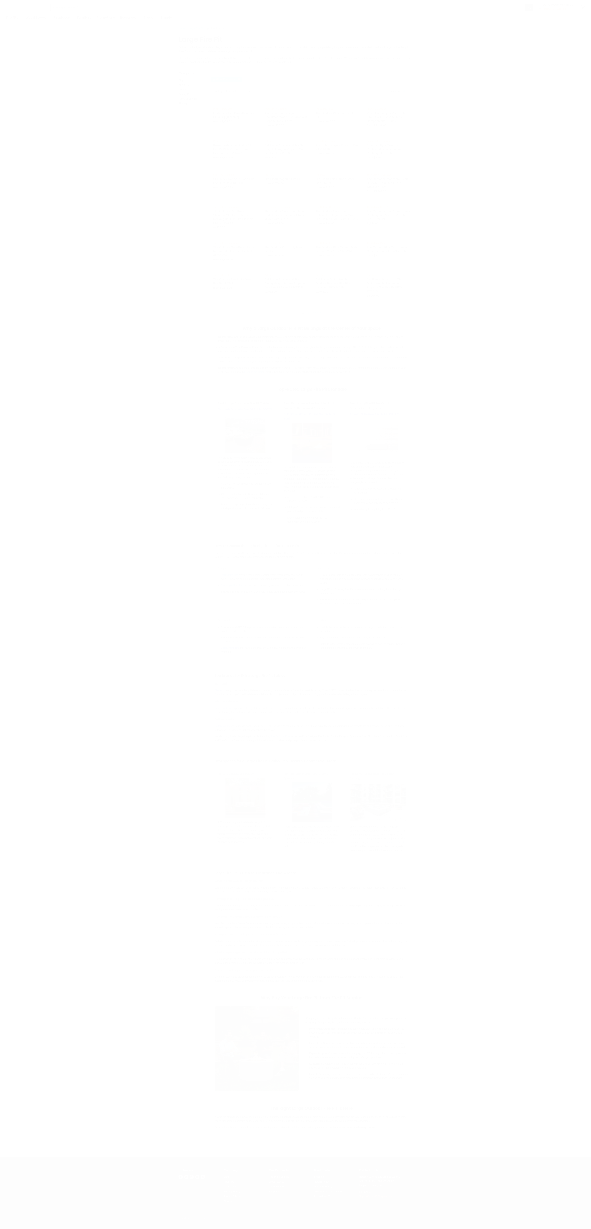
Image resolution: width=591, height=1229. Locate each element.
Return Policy (322, 1181)
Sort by (218, 91)
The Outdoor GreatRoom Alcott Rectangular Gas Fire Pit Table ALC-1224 (233, 251)
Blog (181, 80)
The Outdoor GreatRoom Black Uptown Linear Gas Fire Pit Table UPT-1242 (387, 182)
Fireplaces (62, 17)
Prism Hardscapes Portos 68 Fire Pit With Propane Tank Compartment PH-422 (232, 149)
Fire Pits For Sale (279, 1176)
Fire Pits (12, 17)
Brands (167, 17)
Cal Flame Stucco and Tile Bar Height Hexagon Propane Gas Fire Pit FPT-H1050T (284, 149)
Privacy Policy (186, 94)
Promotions (105, 17)
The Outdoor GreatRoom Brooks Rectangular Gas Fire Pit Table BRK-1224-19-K (388, 215)
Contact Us (185, 89)
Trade (149, 17)
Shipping (319, 1176)
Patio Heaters (277, 1186)
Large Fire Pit (196, 28)
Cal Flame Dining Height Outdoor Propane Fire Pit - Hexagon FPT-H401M (333, 283)
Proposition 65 (322, 1196)
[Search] (529, 7)
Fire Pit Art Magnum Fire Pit (282, 179)
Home (182, 28)
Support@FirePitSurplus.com (376, 1196)
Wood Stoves (36, 17)
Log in (578, 17)
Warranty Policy (323, 1186)
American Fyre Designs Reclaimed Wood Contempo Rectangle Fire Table (385, 149)
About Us (184, 85)
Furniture (84, 17)
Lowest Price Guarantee (328, 1191)
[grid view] (404, 91)
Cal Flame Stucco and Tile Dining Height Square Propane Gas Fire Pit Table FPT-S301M (284, 283)
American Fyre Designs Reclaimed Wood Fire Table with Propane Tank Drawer (285, 117)
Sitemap (183, 103)
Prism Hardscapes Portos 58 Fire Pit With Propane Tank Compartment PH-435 (386, 117)
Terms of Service (188, 99)
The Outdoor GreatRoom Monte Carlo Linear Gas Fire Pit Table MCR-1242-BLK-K (285, 215)
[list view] (408, 91)
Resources (128, 17)
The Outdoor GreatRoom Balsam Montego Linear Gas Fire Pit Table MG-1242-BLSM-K (337, 215)
